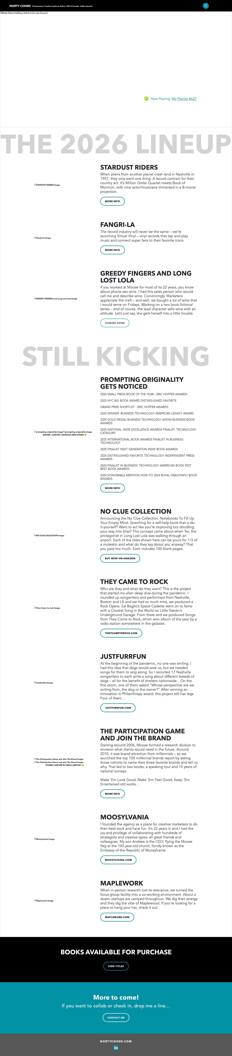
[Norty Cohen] (20, 5)
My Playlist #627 (184, 98)
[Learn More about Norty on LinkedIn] (116, 1047)
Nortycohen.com (116, 1041)
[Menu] (206, 6)
